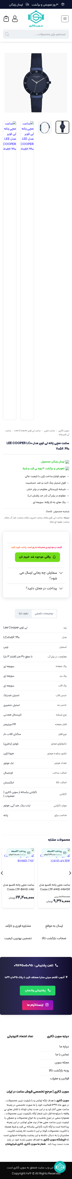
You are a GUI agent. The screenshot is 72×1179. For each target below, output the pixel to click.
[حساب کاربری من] (15, 19)
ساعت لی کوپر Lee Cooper (27, 431)
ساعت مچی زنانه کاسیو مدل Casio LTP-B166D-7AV (18, 887)
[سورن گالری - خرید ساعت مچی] (36, 19)
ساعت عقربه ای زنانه (59, 522)
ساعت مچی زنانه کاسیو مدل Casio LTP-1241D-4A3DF (54, 887)
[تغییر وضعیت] (61, 573)
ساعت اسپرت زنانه (33, 518)
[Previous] (62, 82)
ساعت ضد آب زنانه (14, 518)
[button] (65, 18)
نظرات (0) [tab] (23, 613)
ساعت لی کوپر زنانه (53, 518)
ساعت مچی (49, 431)
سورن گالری (63, 431)
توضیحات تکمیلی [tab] (44, 613)
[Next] (6, 82)
